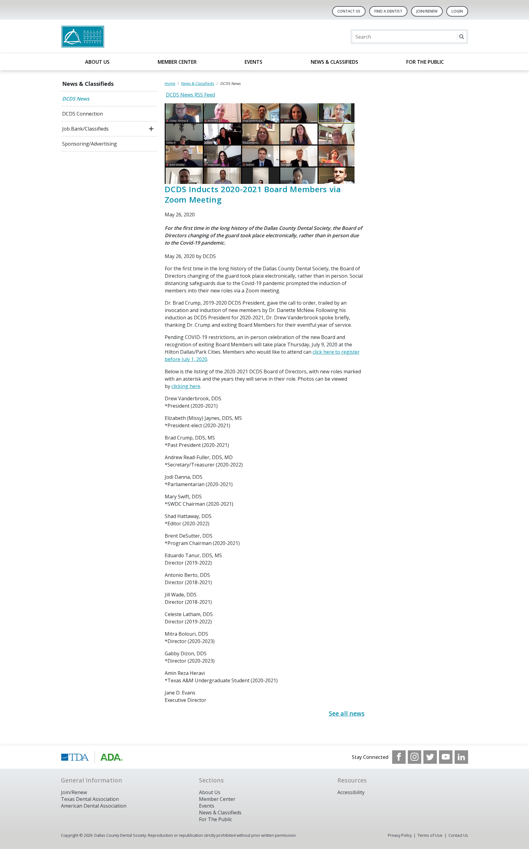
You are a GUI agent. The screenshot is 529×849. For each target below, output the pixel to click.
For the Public (425, 62)
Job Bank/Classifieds (85, 128)
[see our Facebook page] (399, 757)
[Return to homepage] (140, 37)
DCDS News (75, 98)
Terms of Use (430, 835)
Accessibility (351, 792)
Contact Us (348, 11)
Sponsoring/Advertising (89, 143)
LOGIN (457, 11)
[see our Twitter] (430, 757)
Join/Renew (426, 11)
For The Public (215, 819)
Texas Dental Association (90, 799)
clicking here (185, 386)
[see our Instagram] (414, 757)
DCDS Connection (82, 113)
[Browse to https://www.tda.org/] (92, 757)
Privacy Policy (400, 835)
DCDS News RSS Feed (190, 94)
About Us (97, 62)
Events (253, 62)
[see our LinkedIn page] (461, 757)
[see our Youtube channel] (445, 757)
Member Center (177, 62)
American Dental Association (93, 805)
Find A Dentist (388, 11)
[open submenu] (151, 128)
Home (170, 83)
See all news (347, 713)
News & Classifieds (334, 62)
